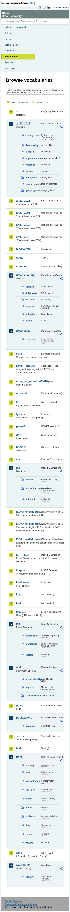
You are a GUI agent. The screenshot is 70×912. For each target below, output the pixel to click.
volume (29, 843)
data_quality (31, 145)
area (27, 772)
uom (19, 757)
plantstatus (31, 644)
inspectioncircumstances (32, 488)
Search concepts (43, 102)
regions (29, 687)
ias (18, 459)
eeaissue (30, 306)
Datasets (8, 33)
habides (21, 447)
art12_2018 (23, 200)
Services (8, 62)
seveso (20, 736)
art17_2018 (23, 236)
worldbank (23, 865)
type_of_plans (32, 190)
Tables (7, 39)
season (29, 171)
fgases (20, 414)
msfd (19, 667)
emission (30, 790)
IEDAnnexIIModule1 (28, 511)
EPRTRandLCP (26, 365)
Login (44, 7)
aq (17, 111)
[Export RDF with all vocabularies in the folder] (61, 127)
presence (30, 164)
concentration (32, 781)
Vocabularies (11, 56)
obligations (31, 314)
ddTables (30, 299)
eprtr (19, 353)
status (28, 320)
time (27, 825)
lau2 (19, 603)
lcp (18, 624)
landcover (22, 582)
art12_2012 (23, 123)
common (22, 266)
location (29, 152)
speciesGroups (32, 695)
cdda (19, 257)
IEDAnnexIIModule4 (28, 539)
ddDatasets (31, 293)
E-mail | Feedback (13, 901)
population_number (32, 158)
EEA (18, 3)
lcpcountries (32, 635)
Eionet (17, 21)
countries (30, 726)
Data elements (11, 45)
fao (18, 402)
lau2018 (21, 611)
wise (19, 853)
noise (19, 705)
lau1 (19, 594)
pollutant (30, 499)
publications (24, 717)
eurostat (21, 393)
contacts (29, 287)
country (29, 877)
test (18, 748)
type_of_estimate (32, 184)
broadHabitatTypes (32, 679)
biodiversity (23, 249)
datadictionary (25, 275)
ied (18, 467)
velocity (29, 834)
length (28, 798)
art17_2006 (23, 212)
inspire (20, 570)
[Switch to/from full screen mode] (50, 7)
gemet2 (21, 426)
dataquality (23, 330)
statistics (30, 816)
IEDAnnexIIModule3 (28, 523)
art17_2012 (23, 224)
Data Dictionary (28, 21)
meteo (28, 807)
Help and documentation (16, 27)
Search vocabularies (19, 102)
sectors (29, 655)
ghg (18, 435)
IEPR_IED (22, 554)
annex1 (29, 479)
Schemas (9, 50)
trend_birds (31, 177)
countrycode (32, 135)
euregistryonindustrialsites (28, 381)
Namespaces (10, 68)
